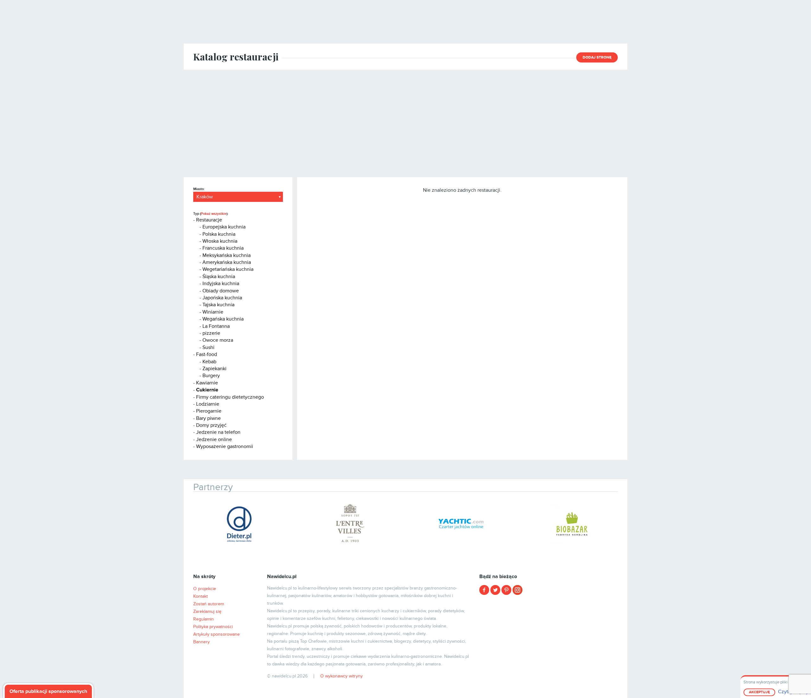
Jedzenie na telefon (218, 432)
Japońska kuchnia (222, 298)
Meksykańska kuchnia (226, 255)
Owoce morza (217, 340)
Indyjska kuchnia (220, 283)
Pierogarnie (208, 411)
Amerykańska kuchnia (226, 262)
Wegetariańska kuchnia (227, 269)
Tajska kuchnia (218, 305)
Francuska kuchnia (223, 248)
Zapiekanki (214, 368)
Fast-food (206, 354)
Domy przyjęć (211, 425)
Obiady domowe (220, 291)
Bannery (201, 642)
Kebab (209, 361)
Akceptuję (759, 692)
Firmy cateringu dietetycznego (230, 397)
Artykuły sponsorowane (216, 634)
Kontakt (200, 596)
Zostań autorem (208, 604)
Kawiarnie (207, 383)
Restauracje (209, 220)
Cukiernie (207, 390)
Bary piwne (208, 418)
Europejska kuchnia (224, 227)
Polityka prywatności (213, 626)
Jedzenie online (214, 439)
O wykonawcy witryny (341, 676)
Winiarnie (212, 312)
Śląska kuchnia (218, 276)
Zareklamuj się (207, 611)
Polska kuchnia (218, 234)
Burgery (211, 375)
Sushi (208, 347)
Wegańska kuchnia (223, 319)
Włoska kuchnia (219, 241)
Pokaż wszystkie (214, 214)
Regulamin (203, 619)
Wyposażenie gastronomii (224, 446)
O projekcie (204, 588)
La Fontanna (216, 326)
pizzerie (211, 333)
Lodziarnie (207, 404)
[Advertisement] (405, 123)
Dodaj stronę (597, 57)
